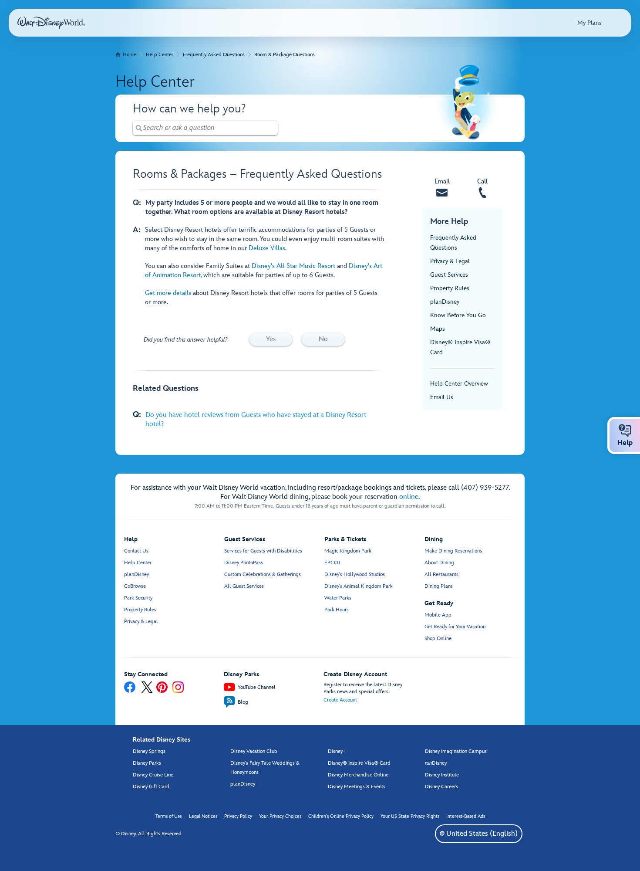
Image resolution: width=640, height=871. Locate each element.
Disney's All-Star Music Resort (293, 266)
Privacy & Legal (450, 261)
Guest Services (449, 274)
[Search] (139, 127)
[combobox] (205, 127)
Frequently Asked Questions (214, 54)
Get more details (169, 293)
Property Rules (449, 288)
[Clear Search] (271, 127)
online (408, 497)
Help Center (159, 54)
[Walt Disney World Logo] (51, 23)
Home (129, 54)
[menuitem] (442, 833)
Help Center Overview (459, 383)
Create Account (340, 700)
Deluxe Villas (267, 248)
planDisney (444, 301)
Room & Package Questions (284, 54)
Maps (437, 328)
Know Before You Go (458, 315)
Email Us (441, 397)
